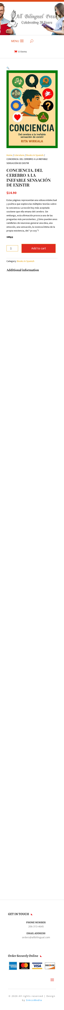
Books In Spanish (35, 155)
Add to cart (38, 248)
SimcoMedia (34, 1000)
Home (9, 155)
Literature (19, 155)
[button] (7, 68)
